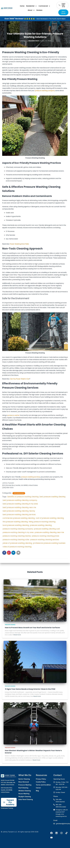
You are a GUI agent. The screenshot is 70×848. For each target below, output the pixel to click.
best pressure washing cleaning (52, 496)
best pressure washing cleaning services (19, 514)
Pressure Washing (19, 493)
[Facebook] (51, 833)
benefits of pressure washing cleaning (23, 496)
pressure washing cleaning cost (47, 529)
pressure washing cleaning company (18, 529)
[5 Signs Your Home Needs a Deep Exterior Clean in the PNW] (35, 662)
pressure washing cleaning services (44, 539)
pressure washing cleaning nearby (17, 536)
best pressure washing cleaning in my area (20, 504)
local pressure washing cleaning (16, 525)
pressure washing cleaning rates (16, 539)
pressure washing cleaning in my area (18, 532)
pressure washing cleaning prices (45, 536)
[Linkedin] (56, 833)
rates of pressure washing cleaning (17, 546)
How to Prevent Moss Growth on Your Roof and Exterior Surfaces (32, 627)
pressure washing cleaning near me (49, 532)
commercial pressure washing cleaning (19, 518)
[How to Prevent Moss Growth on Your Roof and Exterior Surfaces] (35, 600)
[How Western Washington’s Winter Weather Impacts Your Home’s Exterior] (35, 723)
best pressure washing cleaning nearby (19, 511)
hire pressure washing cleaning (15, 521)
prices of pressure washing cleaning (17, 543)
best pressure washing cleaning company (20, 500)
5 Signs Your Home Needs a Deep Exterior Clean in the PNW (30, 689)
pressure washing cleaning (41, 525)
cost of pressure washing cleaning (50, 518)
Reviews (39, 10)
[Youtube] (51, 837)
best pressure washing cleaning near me (19, 507)
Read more (17, 635)
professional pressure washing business (49, 543)
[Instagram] (61, 833)
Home (22, 6)
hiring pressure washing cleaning (42, 521)
